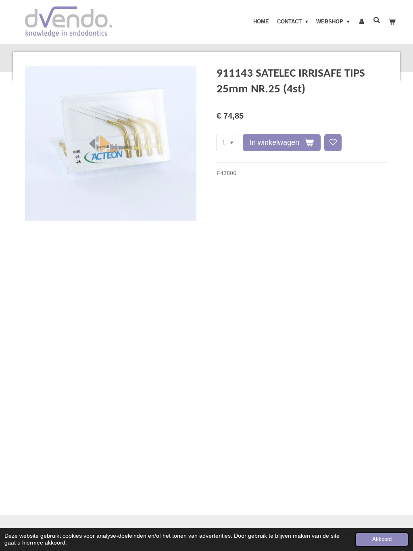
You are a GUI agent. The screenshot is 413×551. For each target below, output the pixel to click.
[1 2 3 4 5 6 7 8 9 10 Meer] (228, 143)
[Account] (361, 21)
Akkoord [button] (382, 539)
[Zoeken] (377, 20)
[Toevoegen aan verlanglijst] (333, 143)
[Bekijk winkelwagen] (392, 21)
